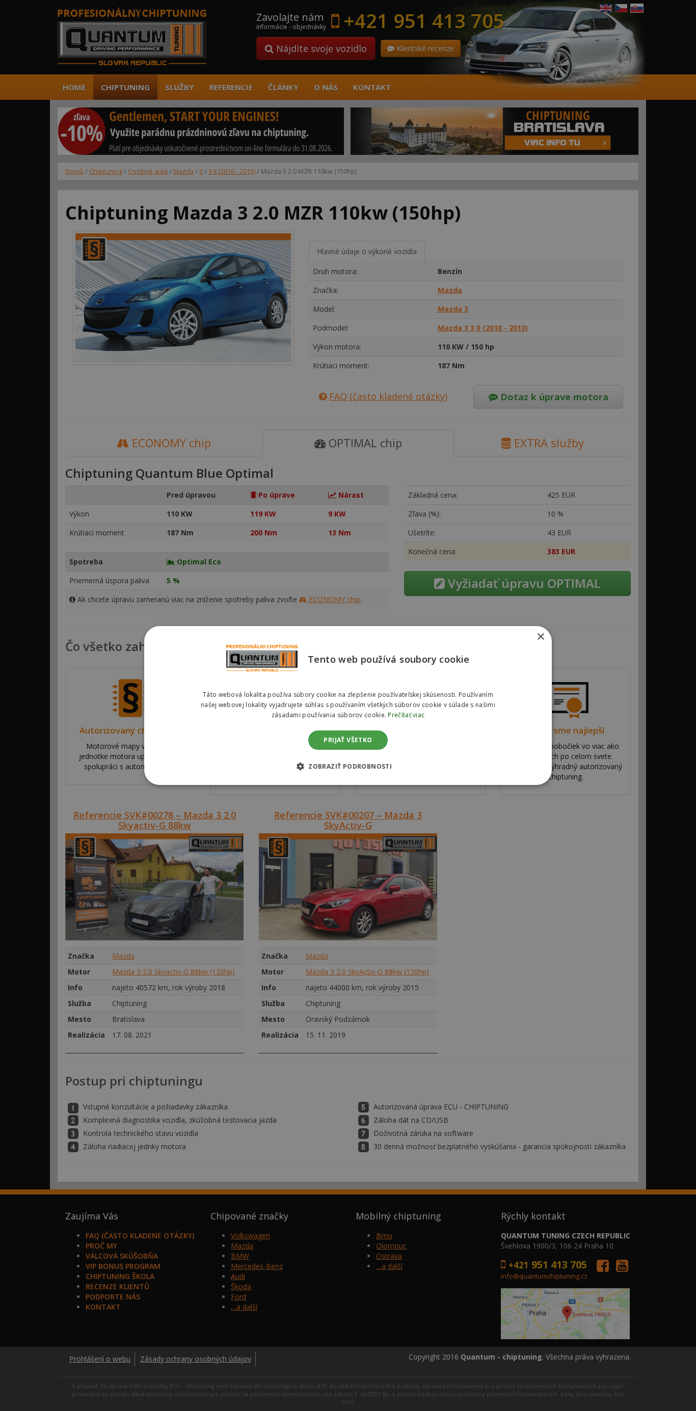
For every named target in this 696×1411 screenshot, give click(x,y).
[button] (348, 766)
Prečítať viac (406, 715)
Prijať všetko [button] (348, 740)
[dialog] (348, 705)
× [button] (540, 637)
